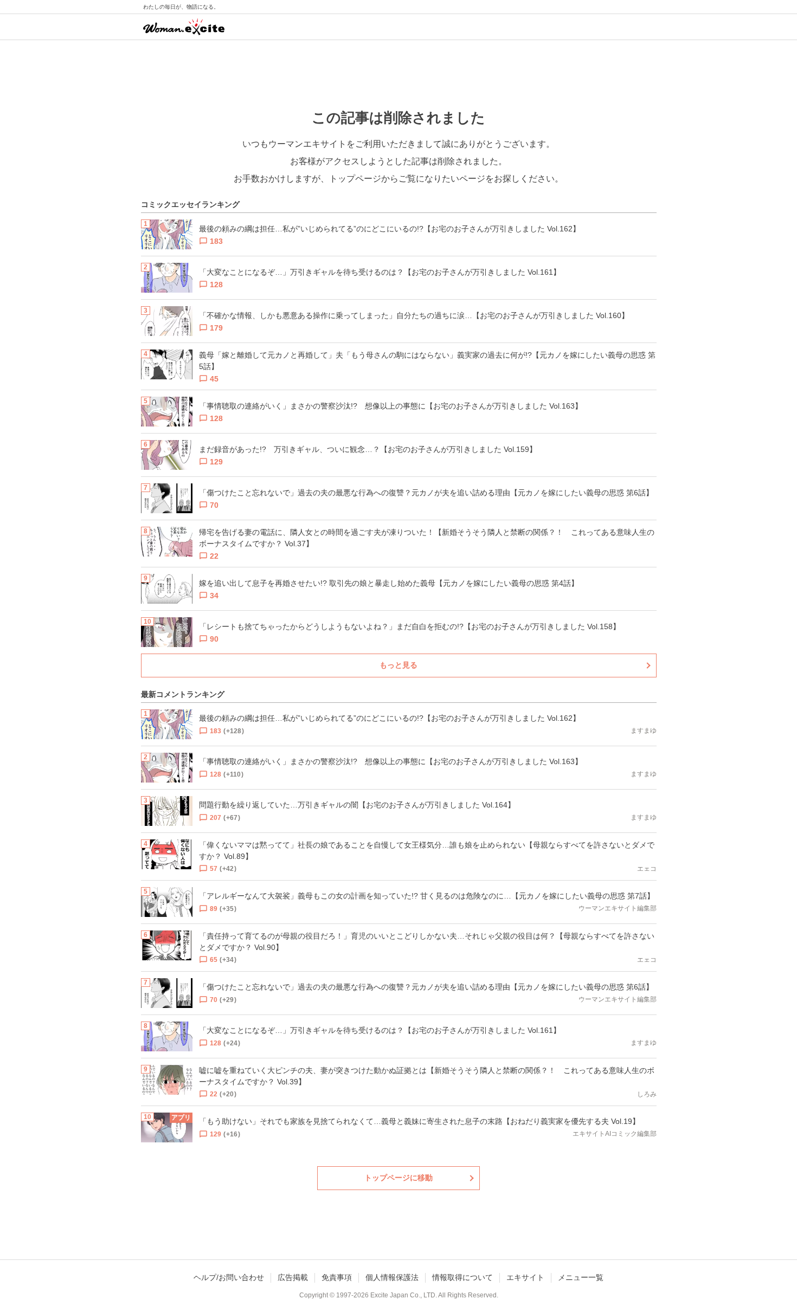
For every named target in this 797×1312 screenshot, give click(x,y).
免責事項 (337, 1277)
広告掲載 (293, 1277)
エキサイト (525, 1277)
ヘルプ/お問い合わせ (229, 1277)
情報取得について (462, 1277)
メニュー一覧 (580, 1277)
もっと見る (398, 665)
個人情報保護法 (392, 1277)
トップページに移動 (398, 1177)
